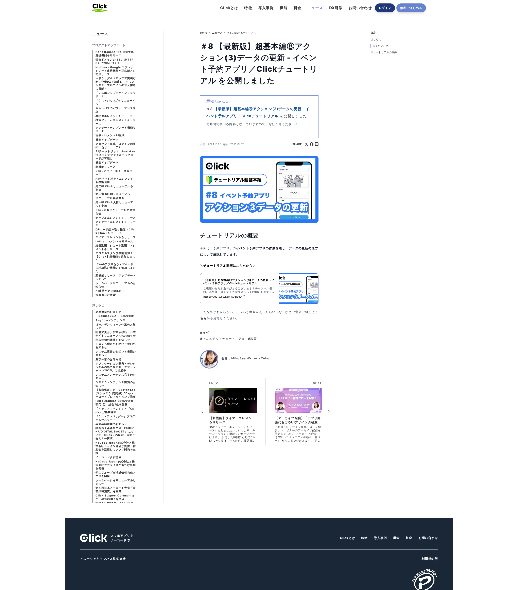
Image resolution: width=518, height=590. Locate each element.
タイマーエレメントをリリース (116, 237)
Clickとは (229, 8)
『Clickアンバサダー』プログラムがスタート (115, 418)
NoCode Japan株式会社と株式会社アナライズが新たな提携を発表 (116, 465)
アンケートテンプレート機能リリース (116, 129)
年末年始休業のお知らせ (111, 424)
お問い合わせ (360, 8)
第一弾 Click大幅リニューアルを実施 (114, 204)
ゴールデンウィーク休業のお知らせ (116, 326)
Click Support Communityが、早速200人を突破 (115, 497)
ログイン (385, 8)
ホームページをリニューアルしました (116, 482)
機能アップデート (107, 139)
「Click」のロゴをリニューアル (115, 102)
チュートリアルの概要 (383, 52)
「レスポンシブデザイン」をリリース (116, 94)
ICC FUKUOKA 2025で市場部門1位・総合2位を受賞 (115, 402)
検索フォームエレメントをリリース (116, 122)
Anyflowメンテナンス (110, 320)
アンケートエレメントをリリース (116, 223)
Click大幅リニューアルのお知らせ (115, 212)
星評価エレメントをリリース (114, 115)
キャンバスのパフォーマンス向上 (116, 110)
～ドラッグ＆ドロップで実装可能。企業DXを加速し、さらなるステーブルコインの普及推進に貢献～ (116, 83)
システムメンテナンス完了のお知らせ (116, 376)
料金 (297, 8)
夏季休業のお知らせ (108, 311)
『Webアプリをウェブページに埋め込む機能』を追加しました (116, 268)
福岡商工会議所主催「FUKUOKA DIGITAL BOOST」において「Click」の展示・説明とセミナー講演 (115, 433)
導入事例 (266, 8)
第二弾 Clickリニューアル (113, 193)
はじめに (375, 39)
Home (204, 32)
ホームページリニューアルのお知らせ (116, 285)
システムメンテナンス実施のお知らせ (116, 384)
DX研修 (336, 8)
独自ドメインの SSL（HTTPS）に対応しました (114, 61)
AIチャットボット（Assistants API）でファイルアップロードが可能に (115, 155)
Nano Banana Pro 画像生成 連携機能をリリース (115, 53)
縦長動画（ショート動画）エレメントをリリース (116, 247)
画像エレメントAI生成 (110, 135)
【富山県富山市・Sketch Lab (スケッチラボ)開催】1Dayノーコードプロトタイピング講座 (116, 393)
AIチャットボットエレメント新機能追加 (114, 180)
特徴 (248, 8)
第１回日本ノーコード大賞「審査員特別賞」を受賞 (116, 489)
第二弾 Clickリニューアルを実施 (114, 188)
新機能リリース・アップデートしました (116, 277)
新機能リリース (106, 166)
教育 (252, 339)
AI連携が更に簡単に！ (110, 290)
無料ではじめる (411, 8)
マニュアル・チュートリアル (222, 339)
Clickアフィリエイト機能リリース (115, 172)
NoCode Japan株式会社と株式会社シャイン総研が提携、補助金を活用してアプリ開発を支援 (116, 448)
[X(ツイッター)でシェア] (306, 144)
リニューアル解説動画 (110, 198)
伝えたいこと (380, 45)
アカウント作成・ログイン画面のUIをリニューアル (116, 145)
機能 (284, 8)
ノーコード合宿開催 (108, 457)
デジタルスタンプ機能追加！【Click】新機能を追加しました (115, 257)
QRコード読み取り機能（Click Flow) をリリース (115, 231)
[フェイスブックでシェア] (311, 144)
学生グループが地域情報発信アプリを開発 (116, 474)
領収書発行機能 (106, 294)
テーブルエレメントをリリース (116, 217)
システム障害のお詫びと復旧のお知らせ (116, 345)
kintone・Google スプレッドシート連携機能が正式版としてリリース (116, 71)
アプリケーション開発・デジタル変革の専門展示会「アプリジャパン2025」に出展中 (116, 367)
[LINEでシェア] (316, 144)
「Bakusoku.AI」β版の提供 (115, 315)
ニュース (315, 8)
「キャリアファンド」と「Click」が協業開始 (115, 410)
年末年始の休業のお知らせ (113, 339)
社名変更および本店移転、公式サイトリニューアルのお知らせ (116, 334)
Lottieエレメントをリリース (114, 241)
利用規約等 (430, 559)
